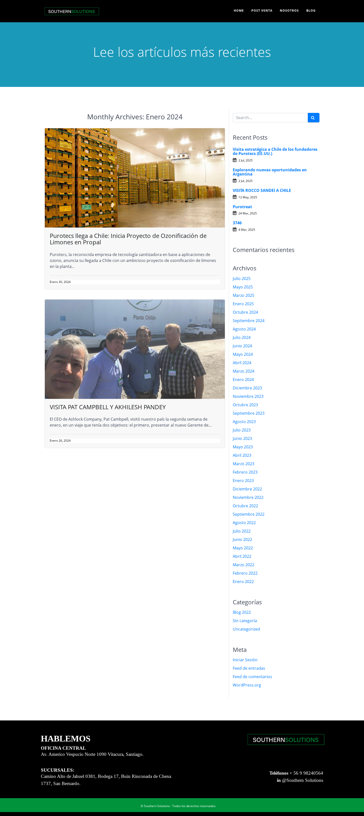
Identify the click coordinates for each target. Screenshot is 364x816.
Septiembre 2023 (248, 413)
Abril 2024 (242, 362)
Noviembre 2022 (248, 497)
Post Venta (261, 10)
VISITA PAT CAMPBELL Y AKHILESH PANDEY (108, 407)
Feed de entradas (249, 668)
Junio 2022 (242, 539)
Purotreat (242, 206)
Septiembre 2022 (248, 514)
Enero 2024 (243, 379)
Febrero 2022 (245, 573)
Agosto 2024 (244, 329)
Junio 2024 (242, 346)
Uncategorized (246, 629)
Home (239, 10)
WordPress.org (247, 685)
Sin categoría (245, 620)
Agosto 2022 (244, 522)
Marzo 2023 (243, 463)
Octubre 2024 (245, 312)
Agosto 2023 (244, 421)
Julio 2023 (242, 430)
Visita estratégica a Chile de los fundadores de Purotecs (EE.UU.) (275, 151)
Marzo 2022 (243, 564)
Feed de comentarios (252, 676)
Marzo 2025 (243, 295)
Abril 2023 (242, 455)
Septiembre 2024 (248, 320)
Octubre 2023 (245, 405)
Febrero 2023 (245, 472)
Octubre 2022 (245, 506)
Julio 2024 (242, 337)
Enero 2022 (243, 581)
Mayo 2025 (243, 287)
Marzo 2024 (243, 371)
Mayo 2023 (243, 447)
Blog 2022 (242, 612)
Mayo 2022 (243, 548)
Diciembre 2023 (247, 388)
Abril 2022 (242, 556)
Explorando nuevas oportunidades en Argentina (270, 172)
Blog (311, 10)
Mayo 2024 (243, 354)
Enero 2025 (243, 303)
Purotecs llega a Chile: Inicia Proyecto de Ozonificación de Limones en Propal (128, 238)
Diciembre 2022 (247, 489)
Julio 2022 (242, 531)
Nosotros (289, 10)
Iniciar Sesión (245, 660)
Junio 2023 (242, 438)
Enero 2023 (243, 480)
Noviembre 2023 (248, 396)
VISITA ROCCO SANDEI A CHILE (262, 190)
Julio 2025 (242, 278)
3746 (237, 223)
